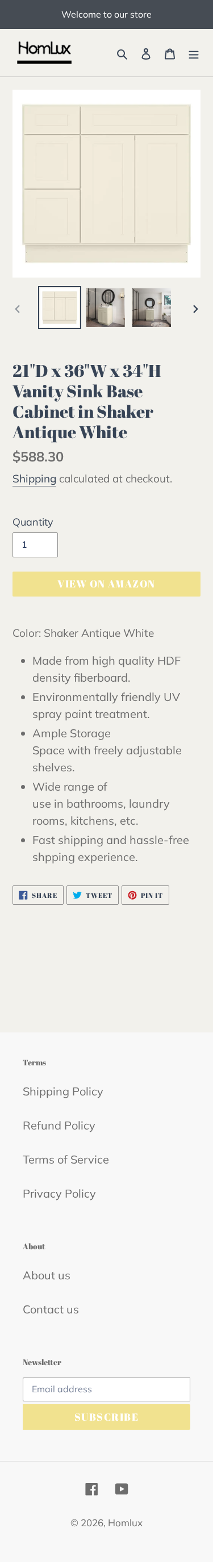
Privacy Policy (59, 1193)
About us (46, 1275)
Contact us (51, 1309)
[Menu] (194, 53)
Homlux (125, 1523)
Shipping (34, 478)
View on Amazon (106, 583)
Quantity (32, 521)
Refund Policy (59, 1125)
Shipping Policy (63, 1091)
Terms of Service (66, 1159)
